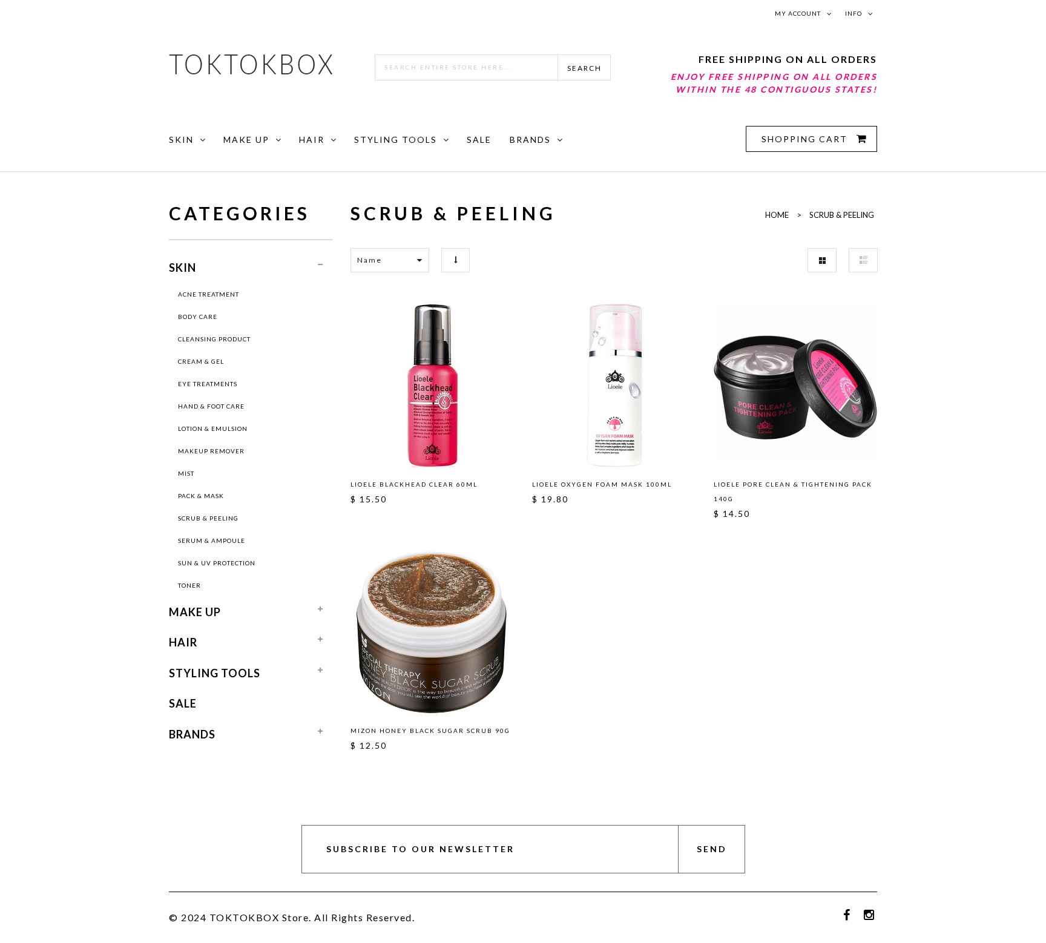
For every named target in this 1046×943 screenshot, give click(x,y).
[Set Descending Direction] (455, 260)
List (863, 260)
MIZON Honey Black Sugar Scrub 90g (430, 730)
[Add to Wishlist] (365, 383)
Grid (822, 260)
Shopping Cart (805, 139)
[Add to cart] (499, 383)
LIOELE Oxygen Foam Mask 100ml (602, 484)
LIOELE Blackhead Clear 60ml (414, 484)
